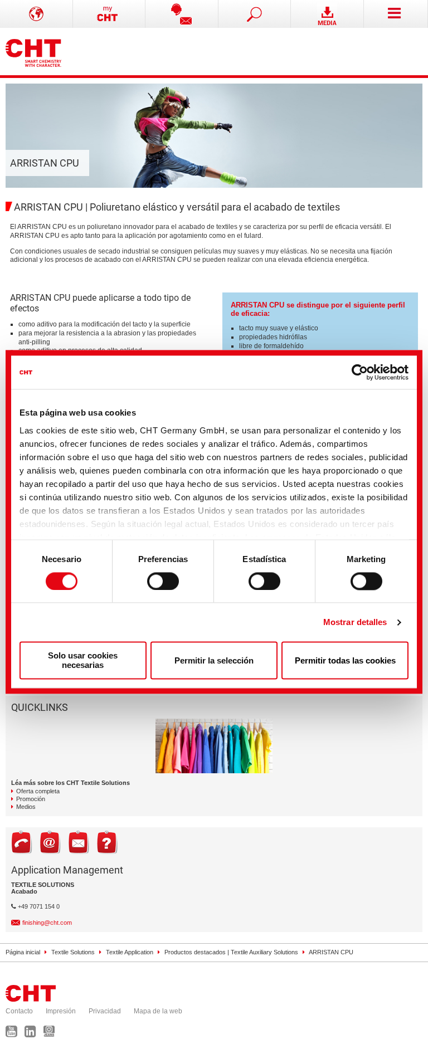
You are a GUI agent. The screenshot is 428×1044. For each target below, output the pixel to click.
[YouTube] (14, 1034)
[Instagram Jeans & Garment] (51, 1034)
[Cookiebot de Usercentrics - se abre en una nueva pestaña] (359, 372)
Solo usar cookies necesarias (83, 660)
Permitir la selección (214, 660)
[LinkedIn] (33, 1034)
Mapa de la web (158, 1011)
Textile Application (129, 952)
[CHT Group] (33, 51)
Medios (26, 806)
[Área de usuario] (109, 14)
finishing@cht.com (47, 922)
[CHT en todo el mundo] (36, 14)
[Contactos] (181, 14)
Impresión (61, 1011)
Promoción (30, 799)
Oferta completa (38, 791)
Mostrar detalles (355, 622)
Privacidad (105, 1011)
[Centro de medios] (327, 14)
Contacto (19, 1011)
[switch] (163, 581)
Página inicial (23, 952)
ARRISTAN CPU (331, 952)
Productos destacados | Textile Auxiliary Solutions (231, 952)
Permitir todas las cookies (345, 660)
